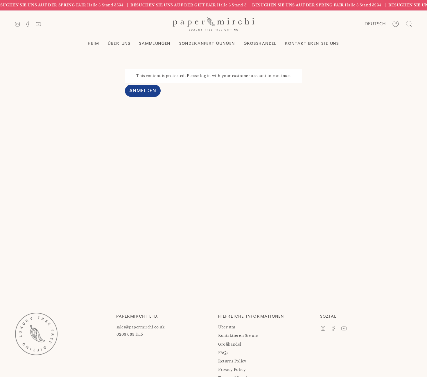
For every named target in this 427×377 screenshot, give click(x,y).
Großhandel (229, 344)
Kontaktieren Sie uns (238, 335)
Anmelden (142, 91)
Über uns (227, 327)
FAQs (223, 353)
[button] (119, 44)
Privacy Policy (232, 369)
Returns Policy (232, 361)
